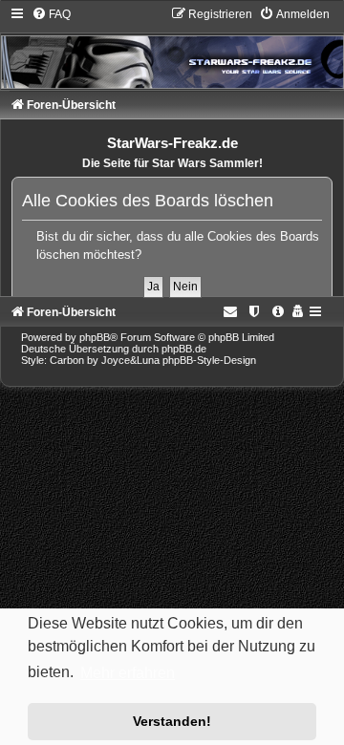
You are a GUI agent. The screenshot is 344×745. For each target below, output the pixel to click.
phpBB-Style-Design (209, 360)
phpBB (94, 337)
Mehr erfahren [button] (127, 673)
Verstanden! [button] (172, 721)
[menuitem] (51, 14)
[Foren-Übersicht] (172, 48)
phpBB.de (183, 348)
